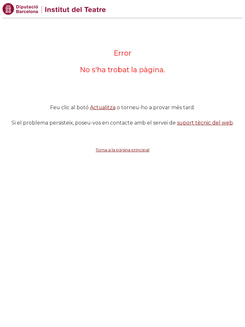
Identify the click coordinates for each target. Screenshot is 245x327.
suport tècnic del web (205, 123)
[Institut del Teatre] (54, 8)
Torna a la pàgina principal (122, 149)
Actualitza (102, 107)
